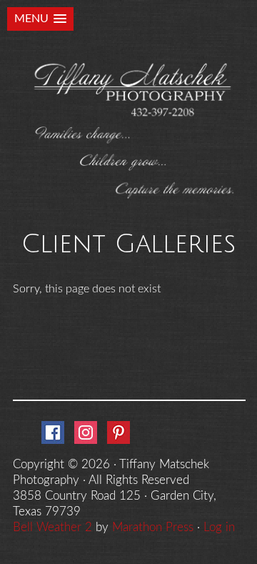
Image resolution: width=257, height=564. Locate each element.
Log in (219, 527)
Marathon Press (152, 527)
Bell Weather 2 (52, 527)
